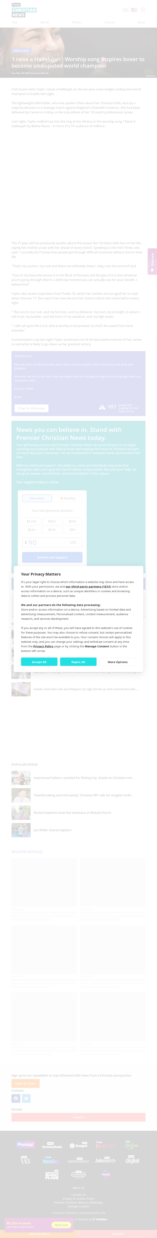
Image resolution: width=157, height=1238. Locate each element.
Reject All (78, 662)
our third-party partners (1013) (88, 586)
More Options (118, 662)
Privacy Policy (43, 646)
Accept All (39, 662)
